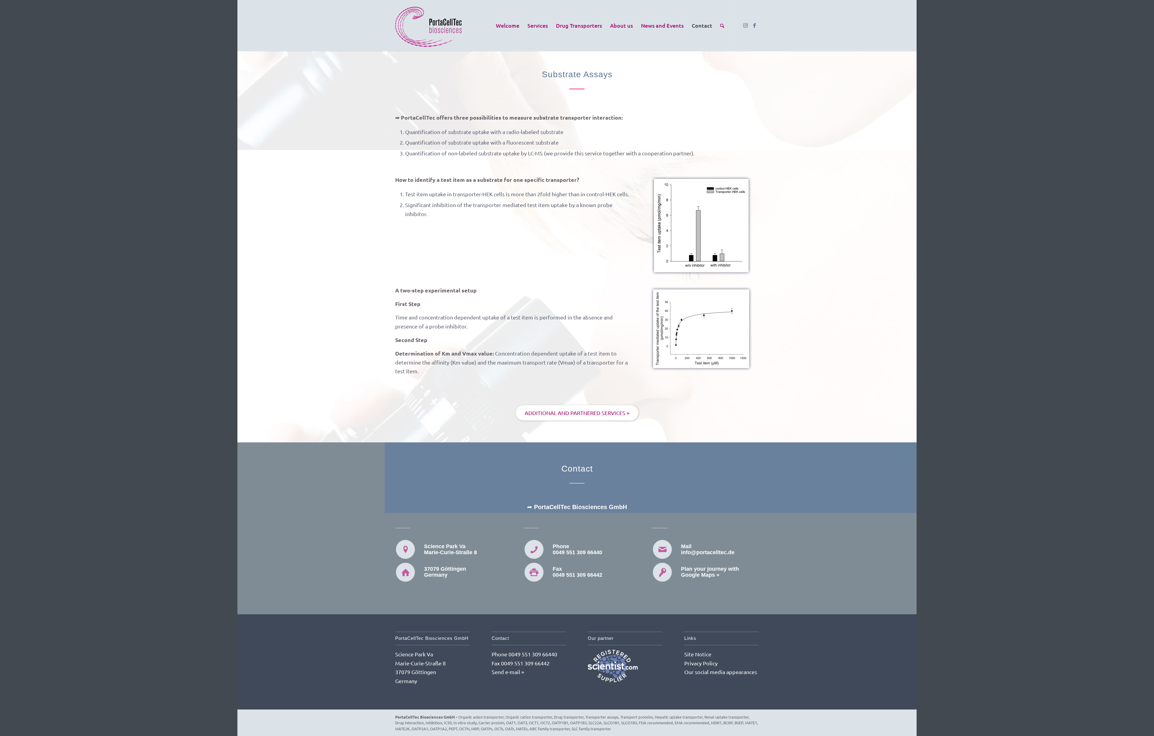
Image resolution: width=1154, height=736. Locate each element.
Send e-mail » (508, 672)
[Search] (722, 25)
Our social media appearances (720, 672)
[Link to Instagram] (745, 25)
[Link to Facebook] (754, 25)
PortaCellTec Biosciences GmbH (425, 716)
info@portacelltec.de (707, 552)
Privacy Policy (701, 663)
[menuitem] (507, 25)
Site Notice (697, 654)
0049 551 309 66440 (577, 552)
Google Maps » (700, 575)
